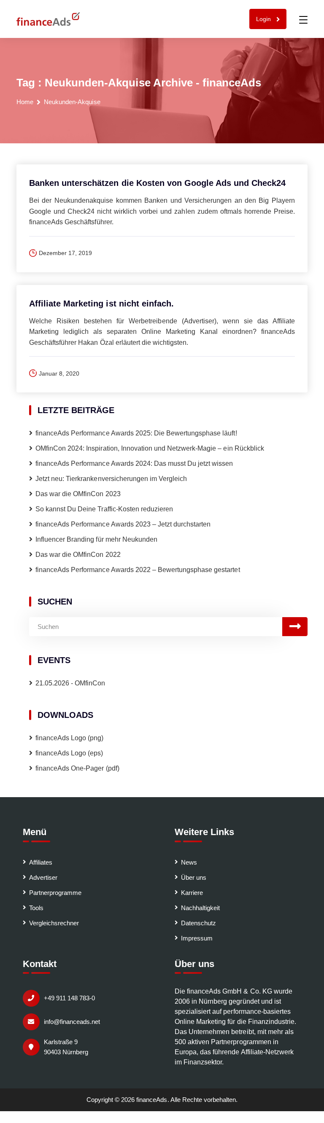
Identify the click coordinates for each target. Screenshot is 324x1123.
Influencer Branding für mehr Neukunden (96, 539)
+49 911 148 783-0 (69, 998)
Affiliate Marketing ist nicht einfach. (101, 303)
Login (264, 19)
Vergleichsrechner (54, 923)
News (189, 862)
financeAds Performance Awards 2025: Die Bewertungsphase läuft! (136, 433)
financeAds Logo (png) (69, 738)
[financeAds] (48, 19)
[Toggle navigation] (303, 20)
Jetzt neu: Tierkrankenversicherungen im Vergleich (111, 478)
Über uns (193, 877)
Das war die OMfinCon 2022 (78, 554)
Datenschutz (198, 923)
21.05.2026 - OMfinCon (70, 683)
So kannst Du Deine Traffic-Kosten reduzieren (104, 509)
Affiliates (40, 862)
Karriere (192, 892)
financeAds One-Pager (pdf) (77, 768)
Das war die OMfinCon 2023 (78, 493)
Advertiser (43, 877)
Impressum (197, 938)
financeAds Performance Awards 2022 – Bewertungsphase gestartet (137, 569)
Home (24, 101)
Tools (36, 907)
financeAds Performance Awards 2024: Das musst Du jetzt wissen (135, 463)
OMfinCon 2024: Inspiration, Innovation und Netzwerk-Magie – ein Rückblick (149, 448)
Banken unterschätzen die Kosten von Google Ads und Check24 (157, 183)
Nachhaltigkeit (200, 907)
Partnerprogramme (55, 892)
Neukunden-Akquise (72, 101)
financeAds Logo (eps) (69, 753)
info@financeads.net (72, 1021)
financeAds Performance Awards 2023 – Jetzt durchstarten (123, 524)
